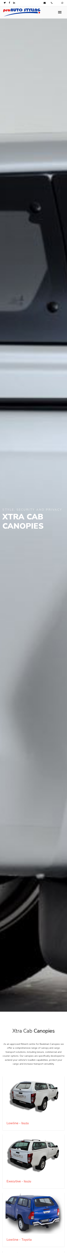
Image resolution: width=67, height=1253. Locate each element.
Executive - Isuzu (19, 1181)
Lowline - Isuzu (18, 1123)
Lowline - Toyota (19, 1239)
